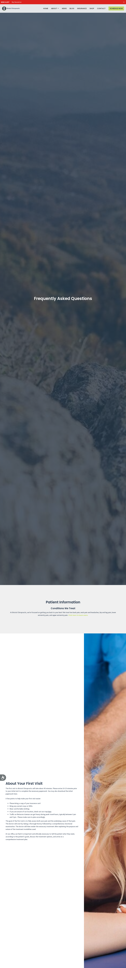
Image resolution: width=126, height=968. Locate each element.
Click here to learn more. (78, 615)
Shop (92, 8)
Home (45, 8)
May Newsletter (17, 2)
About (54, 8)
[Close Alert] (124, 2)
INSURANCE (82, 8)
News (64, 8)
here (49, 811)
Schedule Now (116, 8)
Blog (72, 8)
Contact (101, 8)
